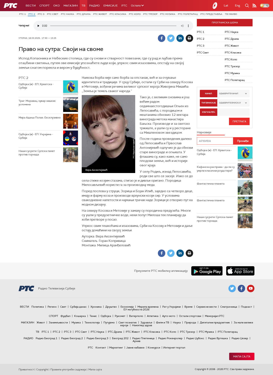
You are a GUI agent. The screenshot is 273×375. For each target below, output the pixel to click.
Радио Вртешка (218, 338)
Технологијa (92, 322)
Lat (226, 5)
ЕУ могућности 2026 (137, 309)
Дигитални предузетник (215, 322)
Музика (76, 322)
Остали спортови (190, 316)
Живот (41, 322)
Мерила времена (148, 306)
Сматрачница (228, 306)
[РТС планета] (215, 5)
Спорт (44, 5)
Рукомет (120, 316)
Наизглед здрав (142, 325)
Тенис (93, 316)
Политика (37, 306)
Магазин (71, 5)
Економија (127, 306)
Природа (190, 322)
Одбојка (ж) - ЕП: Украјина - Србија (36, 136)
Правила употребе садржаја (68, 369)
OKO (56, 5)
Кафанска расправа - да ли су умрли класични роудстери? (216, 168)
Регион (52, 306)
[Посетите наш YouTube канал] (250, 288)
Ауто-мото (168, 316)
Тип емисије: (209, 103)
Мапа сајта (241, 356)
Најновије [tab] (204, 132)
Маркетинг (116, 347)
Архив (136, 341)
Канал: (208, 93)
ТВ (83, 5)
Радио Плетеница (143, 338)
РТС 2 (31, 14)
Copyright (42, 369)
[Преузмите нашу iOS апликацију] (240, 270)
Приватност (26, 369)
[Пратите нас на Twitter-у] (232, 288)
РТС (124, 5)
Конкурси (154, 347)
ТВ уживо (231, 14)
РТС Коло (135, 14)
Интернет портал (174, 347)
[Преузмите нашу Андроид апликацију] (206, 270)
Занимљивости (58, 322)
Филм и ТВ (162, 322)
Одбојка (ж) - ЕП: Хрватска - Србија (36, 85)
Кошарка (80, 316)
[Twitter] (171, 38)
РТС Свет (52, 14)
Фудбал (65, 316)
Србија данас (78, 306)
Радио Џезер (240, 338)
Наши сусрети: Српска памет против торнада (37, 152)
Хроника (96, 306)
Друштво (111, 306)
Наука (177, 322)
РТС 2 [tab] (23, 78)
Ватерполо (136, 316)
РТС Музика (167, 14)
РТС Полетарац (188, 14)
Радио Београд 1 (46, 338)
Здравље (146, 322)
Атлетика (152, 316)
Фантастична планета (211, 183)
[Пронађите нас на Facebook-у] (241, 288)
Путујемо (109, 322)
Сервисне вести (206, 306)
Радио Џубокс (195, 338)
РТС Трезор (150, 14)
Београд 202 (120, 338)
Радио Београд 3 (97, 338)
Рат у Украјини (171, 306)
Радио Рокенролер (170, 338)
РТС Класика (118, 14)
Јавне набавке (135, 347)
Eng (237, 5)
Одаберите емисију (230, 103)
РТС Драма (84, 14)
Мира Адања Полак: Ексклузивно (40, 117)
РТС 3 (41, 14)
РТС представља (211, 14)
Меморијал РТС (214, 316)
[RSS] (254, 5)
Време (188, 306)
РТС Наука (67, 14)
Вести (31, 5)
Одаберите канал (228, 93)
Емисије (110, 5)
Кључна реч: (208, 112)
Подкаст (246, 306)
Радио (94, 5)
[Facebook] (161, 38)
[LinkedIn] (180, 38)
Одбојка (106, 316)
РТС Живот (100, 14)
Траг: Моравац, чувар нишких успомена (37, 102)
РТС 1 (22, 14)
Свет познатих (127, 322)
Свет (63, 306)
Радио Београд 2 (72, 338)
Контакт (100, 347)
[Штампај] (189, 38)
